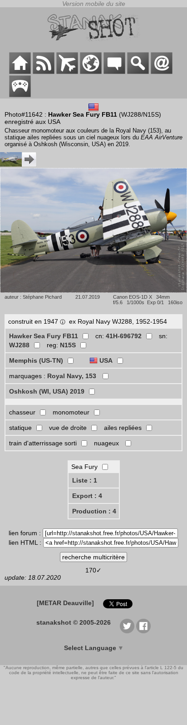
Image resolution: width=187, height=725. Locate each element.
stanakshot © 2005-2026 (73, 622)
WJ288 (19, 345)
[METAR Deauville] (65, 603)
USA (106, 360)
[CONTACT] (161, 71)
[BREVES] (43, 71)
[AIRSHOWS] (91, 71)
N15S (68, 345)
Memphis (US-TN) (36, 360)
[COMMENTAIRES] (114, 71)
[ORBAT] (67, 71)
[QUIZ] (20, 95)
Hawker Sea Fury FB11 (43, 336)
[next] (18, 164)
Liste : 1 (84, 480)
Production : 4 (94, 511)
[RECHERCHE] (138, 71)
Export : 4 (87, 495)
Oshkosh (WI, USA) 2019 (46, 391)
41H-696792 (124, 336)
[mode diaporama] (93, 290)
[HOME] (20, 71)
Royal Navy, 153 (72, 376)
